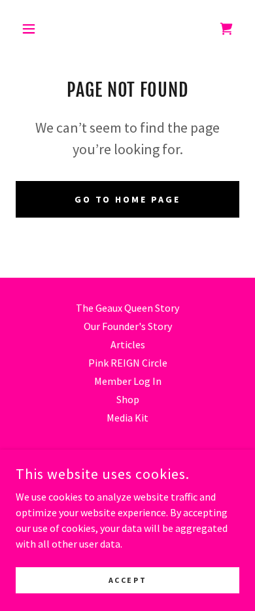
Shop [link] (127, 399)
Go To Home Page (128, 199)
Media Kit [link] (127, 417)
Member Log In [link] (128, 381)
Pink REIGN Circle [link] (127, 362)
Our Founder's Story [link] (128, 326)
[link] (226, 29)
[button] (32, 29)
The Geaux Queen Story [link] (127, 307)
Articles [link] (127, 344)
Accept (127, 580)
